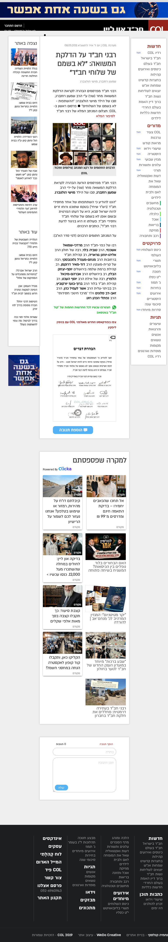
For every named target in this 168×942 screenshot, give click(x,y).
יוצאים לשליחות (151, 869)
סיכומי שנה (87, 859)
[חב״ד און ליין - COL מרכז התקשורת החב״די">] (134, 29)
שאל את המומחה (116, 855)
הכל (138, 52)
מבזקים (87, 900)
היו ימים (157, 908)
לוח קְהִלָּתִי (51, 854)
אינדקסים (52, 838)
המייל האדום (49, 862)
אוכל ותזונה (120, 872)
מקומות (90, 876)
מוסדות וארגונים (83, 885)
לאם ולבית (121, 859)
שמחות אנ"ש (153, 865)
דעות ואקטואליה (117, 851)
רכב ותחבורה (119, 881)
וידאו (90, 892)
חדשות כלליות (152, 887)
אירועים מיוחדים (83, 851)
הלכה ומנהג (120, 838)
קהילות (157, 856)
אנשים (90, 872)
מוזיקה (124, 868)
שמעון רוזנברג (107, 82)
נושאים (90, 880)
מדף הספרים (119, 842)
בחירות (90, 855)
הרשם (18, 26)
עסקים (55, 846)
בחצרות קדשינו (151, 861)
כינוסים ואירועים (151, 852)
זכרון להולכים (153, 903)
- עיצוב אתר (99, 935)
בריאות (124, 877)
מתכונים (87, 908)
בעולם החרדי (153, 882)
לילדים (124, 864)
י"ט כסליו (122, 912)
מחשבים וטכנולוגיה (115, 886)
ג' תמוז (90, 846)
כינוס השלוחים (118, 903)
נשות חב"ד (155, 874)
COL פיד (53, 870)
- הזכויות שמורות (52, 935)
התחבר (9, 26)
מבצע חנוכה (86, 838)
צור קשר (53, 878)
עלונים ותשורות (118, 846)
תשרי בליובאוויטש (116, 908)
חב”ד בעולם (154, 848)
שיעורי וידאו (154, 899)
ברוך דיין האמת (151, 878)
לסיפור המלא (105, 116)
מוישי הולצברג (89, 82)
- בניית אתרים (146, 935)
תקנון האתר (49, 898)
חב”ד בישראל (153, 843)
